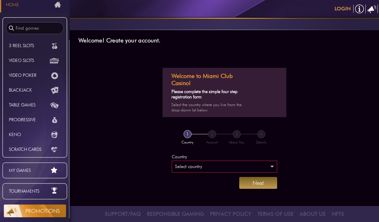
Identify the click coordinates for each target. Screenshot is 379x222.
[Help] (360, 8)
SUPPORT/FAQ (123, 214)
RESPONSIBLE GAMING (175, 214)
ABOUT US (313, 214)
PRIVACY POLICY (230, 214)
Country (179, 156)
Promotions (42, 211)
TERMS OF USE (275, 214)
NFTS (338, 214)
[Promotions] (372, 9)
